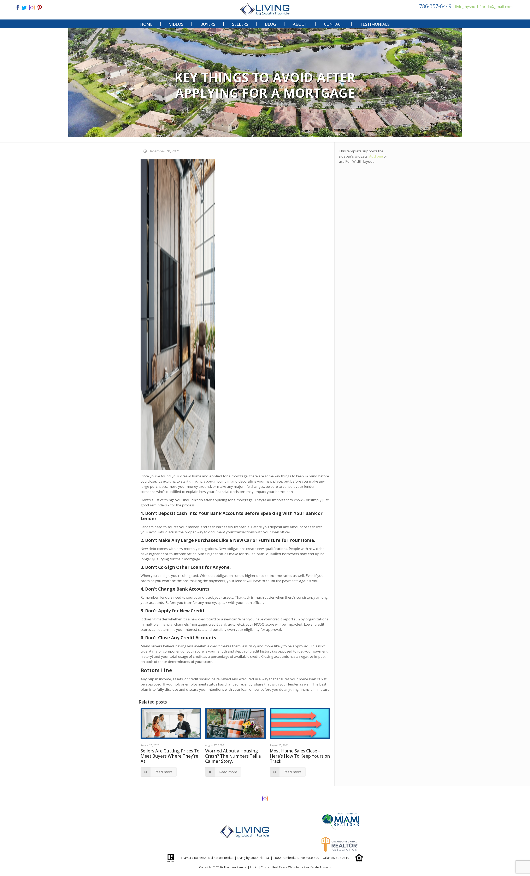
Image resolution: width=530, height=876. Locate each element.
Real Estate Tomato (317, 867)
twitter (24, 7)
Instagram (265, 798)
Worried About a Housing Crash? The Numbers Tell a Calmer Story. (233, 756)
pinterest (40, 7)
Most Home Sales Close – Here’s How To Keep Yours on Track (300, 756)
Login (254, 867)
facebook (16, 7)
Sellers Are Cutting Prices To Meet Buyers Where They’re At (170, 756)
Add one (376, 156)
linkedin (32, 7)
